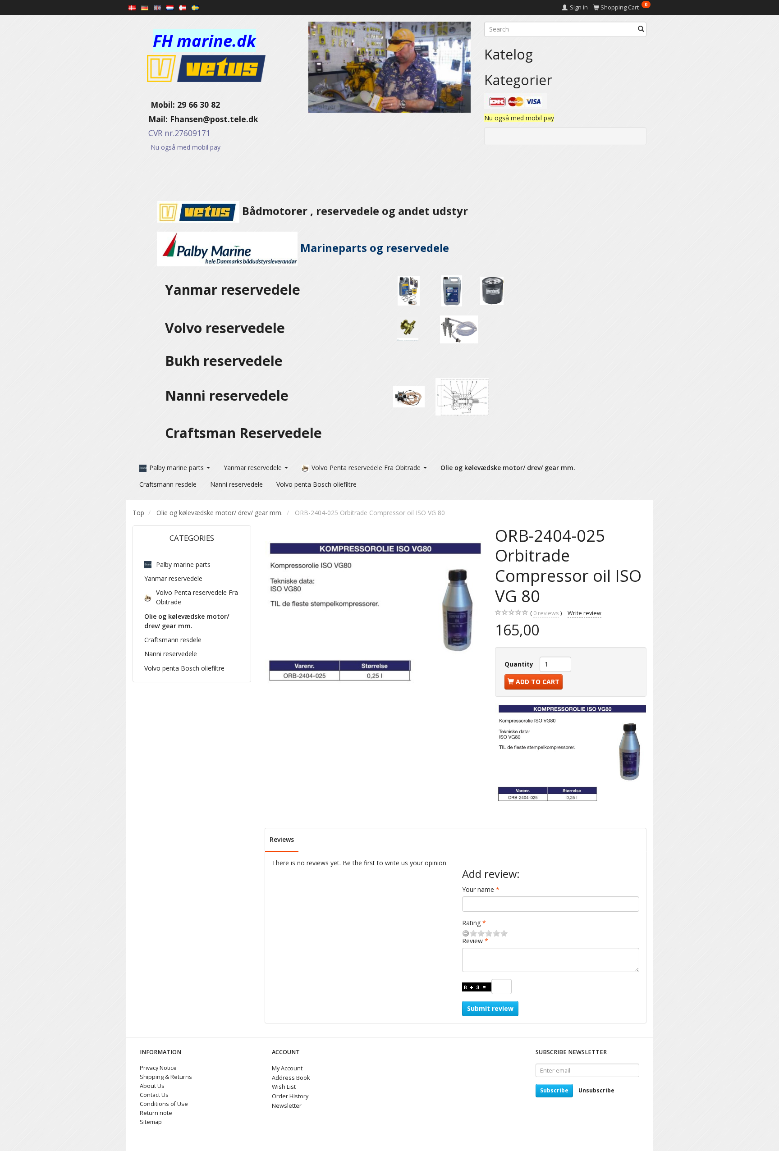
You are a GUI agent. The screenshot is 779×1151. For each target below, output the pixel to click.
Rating (471, 922)
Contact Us (154, 1095)
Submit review (490, 1008)
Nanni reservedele (228, 395)
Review (472, 940)
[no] (182, 7)
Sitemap (151, 1122)
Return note (156, 1113)
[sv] (195, 7)
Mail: (151, 119)
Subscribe (554, 1090)
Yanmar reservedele (232, 289)
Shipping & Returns (166, 1077)
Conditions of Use (164, 1104)
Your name (478, 889)
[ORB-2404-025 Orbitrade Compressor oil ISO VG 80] (373, 612)
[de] (144, 7)
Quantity (519, 664)
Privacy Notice (158, 1068)
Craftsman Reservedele (243, 433)
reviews (546, 613)
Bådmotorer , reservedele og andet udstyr (353, 211)
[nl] (170, 7)
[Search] (641, 29)
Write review (584, 613)
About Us (152, 1086)
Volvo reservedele (228, 328)
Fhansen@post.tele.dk (214, 119)
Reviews (282, 839)
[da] (132, 7)
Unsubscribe (596, 1090)
